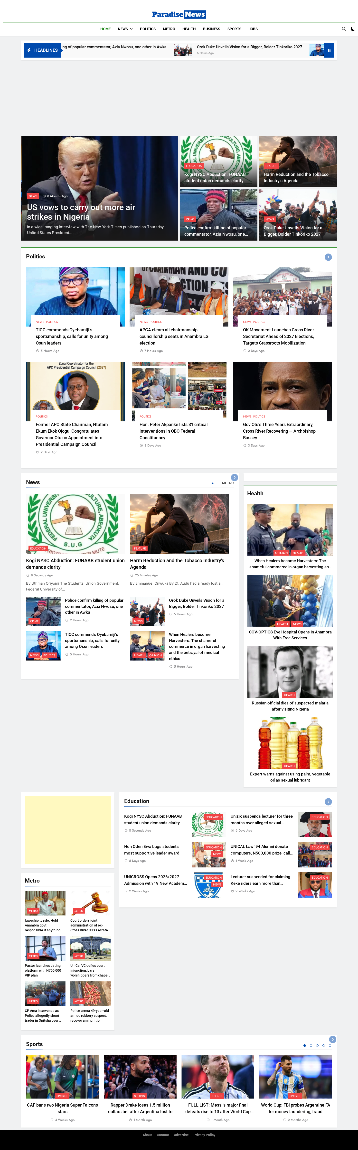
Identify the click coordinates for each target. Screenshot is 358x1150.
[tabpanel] (62, 1088)
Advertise (181, 1135)
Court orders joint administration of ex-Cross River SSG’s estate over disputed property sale (89, 930)
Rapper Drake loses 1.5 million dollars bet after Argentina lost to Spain (140, 1111)
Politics (148, 29)
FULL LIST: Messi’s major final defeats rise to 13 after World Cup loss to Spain (218, 1111)
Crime (190, 219)
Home (105, 29)
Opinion (155, 655)
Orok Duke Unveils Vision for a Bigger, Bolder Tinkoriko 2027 (174, 47)
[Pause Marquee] (329, 50)
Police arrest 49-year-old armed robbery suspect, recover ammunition (89, 1015)
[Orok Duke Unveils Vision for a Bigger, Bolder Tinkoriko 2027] (108, 50)
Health (189, 29)
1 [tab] (304, 1045)
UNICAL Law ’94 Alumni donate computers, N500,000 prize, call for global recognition (260, 853)
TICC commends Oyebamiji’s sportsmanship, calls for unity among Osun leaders (72, 336)
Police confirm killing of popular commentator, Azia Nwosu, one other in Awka (215, 234)
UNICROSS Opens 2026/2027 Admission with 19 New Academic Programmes (155, 883)
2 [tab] (311, 1045)
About (147, 1135)
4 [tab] (323, 1045)
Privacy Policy (204, 1135)
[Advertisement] (179, 96)
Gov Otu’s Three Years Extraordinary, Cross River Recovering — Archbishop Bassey (279, 431)
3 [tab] (317, 1045)
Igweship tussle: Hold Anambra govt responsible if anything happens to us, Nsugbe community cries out (42, 930)
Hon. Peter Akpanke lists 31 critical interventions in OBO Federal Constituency (174, 431)
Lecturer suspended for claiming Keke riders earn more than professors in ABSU (260, 883)
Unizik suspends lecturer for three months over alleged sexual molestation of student (262, 823)
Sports (234, 29)
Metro (169, 29)
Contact (163, 1135)
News (123, 29)
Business (211, 29)
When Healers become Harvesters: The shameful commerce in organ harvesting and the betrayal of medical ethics (197, 646)
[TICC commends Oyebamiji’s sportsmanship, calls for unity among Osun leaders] (243, 50)
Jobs (253, 29)
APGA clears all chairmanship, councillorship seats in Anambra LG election (174, 336)
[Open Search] (344, 29)
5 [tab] (330, 1045)
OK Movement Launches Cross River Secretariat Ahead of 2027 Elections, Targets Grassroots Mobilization (278, 336)
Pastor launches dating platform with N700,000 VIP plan (43, 970)
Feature (271, 166)
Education (194, 166)
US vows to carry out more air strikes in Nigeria (80, 212)
